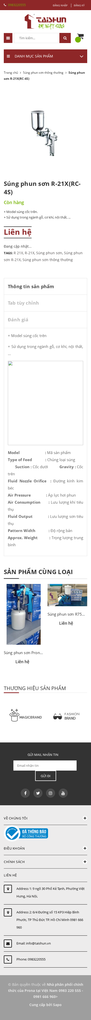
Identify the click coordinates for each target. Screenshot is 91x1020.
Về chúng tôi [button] (16, 818)
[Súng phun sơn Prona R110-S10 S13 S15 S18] (24, 614)
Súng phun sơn (49, 252)
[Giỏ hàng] (81, 36)
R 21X (18, 252)
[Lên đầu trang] (75, 1009)
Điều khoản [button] (14, 848)
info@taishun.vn (38, 943)
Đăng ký (79, 5)
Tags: (9, 253)
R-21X (29, 252)
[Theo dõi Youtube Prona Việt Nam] (63, 793)
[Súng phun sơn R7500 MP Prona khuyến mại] (67, 595)
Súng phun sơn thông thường (47, 259)
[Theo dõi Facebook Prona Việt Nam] (25, 793)
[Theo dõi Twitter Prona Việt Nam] (37, 793)
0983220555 (17, 5)
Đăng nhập (60, 5)
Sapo (57, 1004)
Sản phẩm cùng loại (38, 571)
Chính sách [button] (14, 861)
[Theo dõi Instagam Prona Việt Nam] (50, 793)
